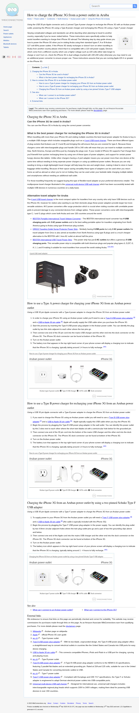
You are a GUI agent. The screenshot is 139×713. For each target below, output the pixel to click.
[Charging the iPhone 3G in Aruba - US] (9, 57)
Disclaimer (70, 703)
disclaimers (98, 110)
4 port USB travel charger (95, 141)
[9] (131, 517)
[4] (134, 317)
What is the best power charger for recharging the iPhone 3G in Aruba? (66, 77)
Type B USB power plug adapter (46, 663)
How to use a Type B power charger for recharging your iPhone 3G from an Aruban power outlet (76, 86)
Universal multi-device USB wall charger (50, 684)
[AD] (112, 247)
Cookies (62, 703)
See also (35, 92)
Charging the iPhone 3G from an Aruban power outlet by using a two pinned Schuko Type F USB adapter (80, 89)
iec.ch (35, 638)
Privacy (78, 703)
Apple (35, 635)
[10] (109, 247)
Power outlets (8, 34)
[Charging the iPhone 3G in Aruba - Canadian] (14, 57)
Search (6, 30)
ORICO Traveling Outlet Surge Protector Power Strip (55, 229)
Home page (7, 27)
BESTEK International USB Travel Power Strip (52, 240)
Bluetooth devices (10, 44)
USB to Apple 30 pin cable (49, 322)
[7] (41, 421)
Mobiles (6, 40)
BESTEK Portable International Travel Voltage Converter (57, 219)
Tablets (6, 47)
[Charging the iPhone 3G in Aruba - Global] (4, 57)
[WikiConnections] (12, 5)
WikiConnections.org (39, 703)
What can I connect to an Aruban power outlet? (57, 95)
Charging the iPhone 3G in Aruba (45, 71)
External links (37, 101)
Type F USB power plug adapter (116, 518)
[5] (62, 321)
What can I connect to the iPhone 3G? (54, 98)
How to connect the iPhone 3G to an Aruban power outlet (54, 80)
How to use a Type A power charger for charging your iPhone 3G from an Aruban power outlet (75, 83)
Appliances (7, 37)
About (49, 703)
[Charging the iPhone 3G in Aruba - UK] (19, 57)
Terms (85, 703)
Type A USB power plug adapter (119, 318)
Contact (55, 703)
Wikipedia (37, 631)
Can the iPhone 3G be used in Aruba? (54, 74)
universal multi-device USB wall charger (82, 184)
